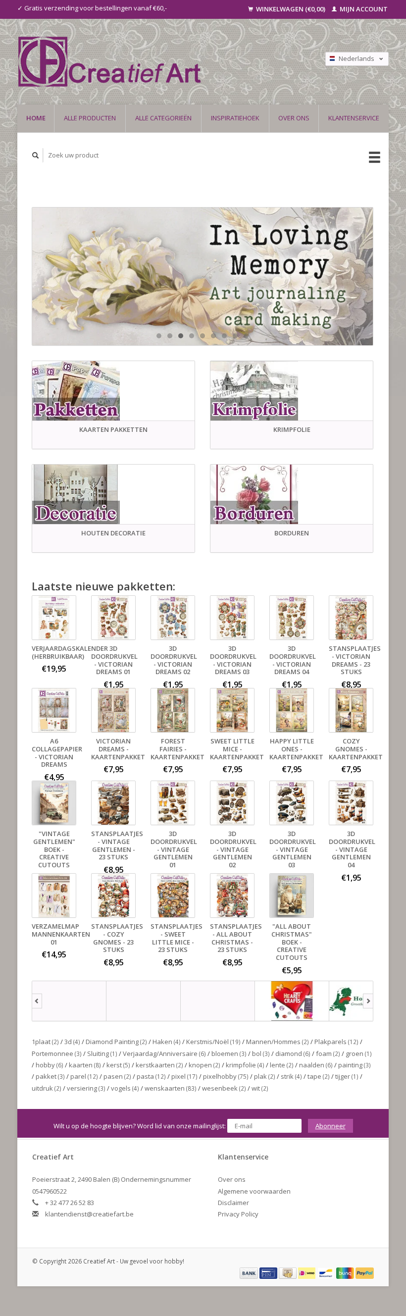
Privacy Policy (238, 1214)
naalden (316, 1064)
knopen (204, 1064)
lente (282, 1064)
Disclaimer (233, 1202)
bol (261, 1053)
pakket (50, 1076)
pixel (184, 1076)
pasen (117, 1076)
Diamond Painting (116, 1041)
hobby (49, 1064)
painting (354, 1064)
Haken (166, 1041)
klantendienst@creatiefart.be (89, 1214)
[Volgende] (368, 1001)
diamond (292, 1053)
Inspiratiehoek (235, 117)
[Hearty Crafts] (292, 1001)
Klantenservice (353, 117)
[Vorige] (37, 1001)
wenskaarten (171, 1088)
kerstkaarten (159, 1064)
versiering (86, 1088)
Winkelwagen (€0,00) (290, 8)
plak (264, 1076)
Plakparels (336, 1041)
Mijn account (363, 8)
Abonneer (330, 1125)
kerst (118, 1064)
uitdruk (46, 1088)
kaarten (85, 1064)
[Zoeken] (35, 155)
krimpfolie (245, 1064)
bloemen (229, 1053)
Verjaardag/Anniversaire (164, 1053)
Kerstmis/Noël (213, 1041)
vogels (125, 1088)
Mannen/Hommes (277, 1041)
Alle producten (90, 117)
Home (36, 117)
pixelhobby (226, 1076)
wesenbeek (224, 1088)
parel (84, 1076)
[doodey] (143, 1001)
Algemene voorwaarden (254, 1191)
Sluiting (102, 1053)
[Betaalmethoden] (249, 1272)
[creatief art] (69, 1001)
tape (318, 1076)
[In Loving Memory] (202, 276)
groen (359, 1053)
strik (291, 1076)
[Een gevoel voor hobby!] (151, 62)
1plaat (45, 1041)
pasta (151, 1076)
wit (260, 1088)
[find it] (218, 1001)
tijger (346, 1076)
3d (72, 1041)
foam (328, 1053)
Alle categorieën (163, 117)
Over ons (293, 117)
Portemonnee (57, 1053)
